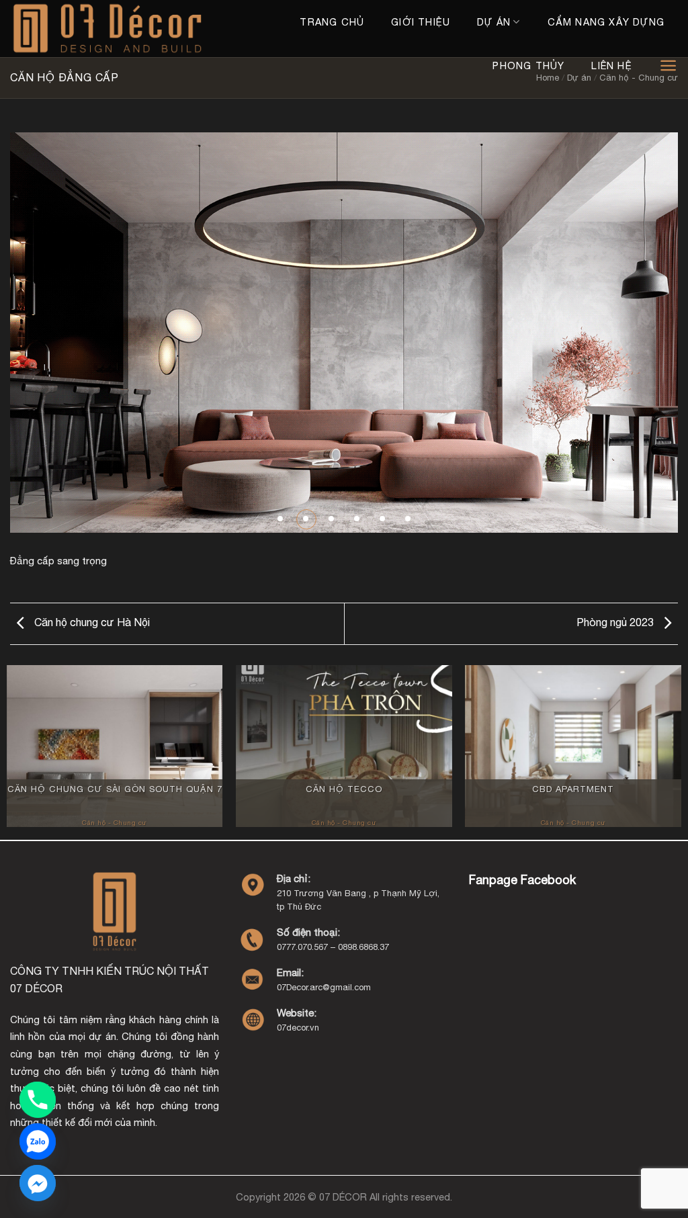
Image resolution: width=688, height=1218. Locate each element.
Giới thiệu (420, 22)
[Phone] (37, 1100)
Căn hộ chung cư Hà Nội (91, 622)
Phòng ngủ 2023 (616, 622)
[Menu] (668, 65)
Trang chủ (332, 22)
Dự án (494, 22)
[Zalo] (37, 1141)
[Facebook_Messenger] (37, 1183)
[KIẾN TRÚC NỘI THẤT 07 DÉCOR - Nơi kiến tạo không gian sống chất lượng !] (112, 28)
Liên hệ (611, 65)
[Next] (648, 333)
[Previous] (40, 333)
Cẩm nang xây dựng (606, 22)
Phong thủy (528, 65)
